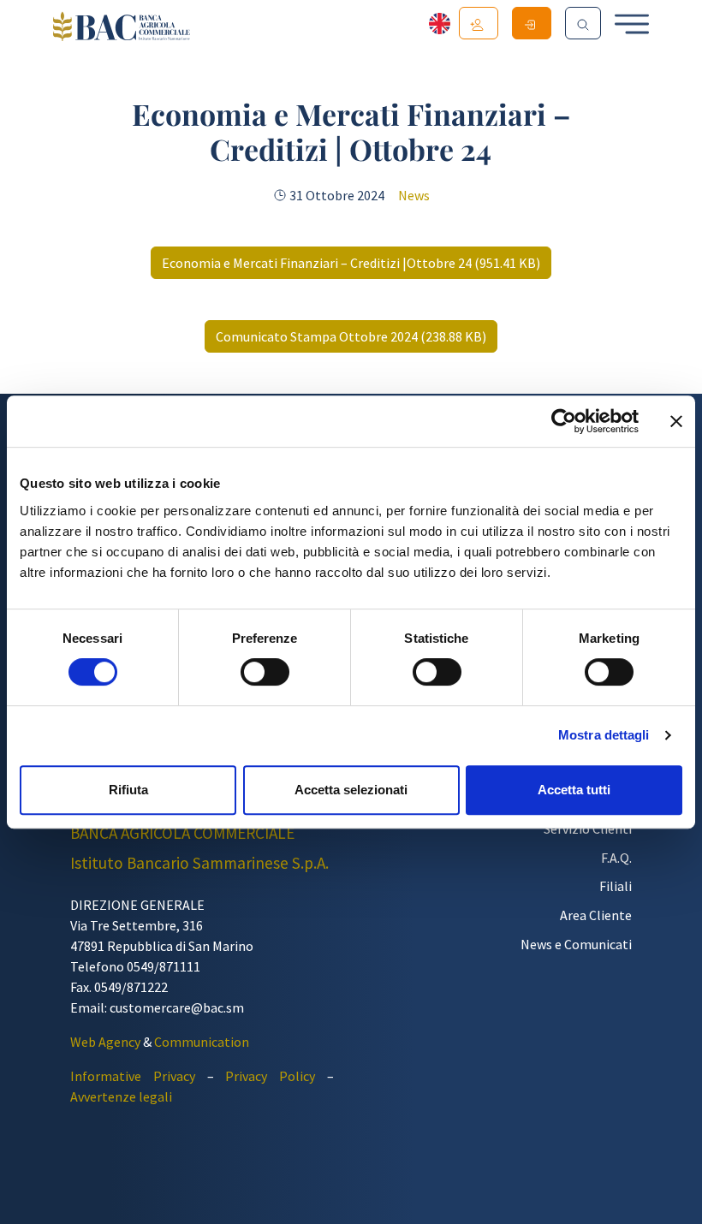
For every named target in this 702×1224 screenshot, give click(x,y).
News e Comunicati (576, 944)
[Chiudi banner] (676, 421)
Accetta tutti (574, 789)
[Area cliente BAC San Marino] (531, 23)
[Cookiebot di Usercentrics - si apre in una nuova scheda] (564, 421)
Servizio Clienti (588, 828)
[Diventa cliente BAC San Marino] (478, 23)
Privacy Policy (270, 1075)
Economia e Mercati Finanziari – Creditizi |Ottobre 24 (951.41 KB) (351, 262)
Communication (201, 1041)
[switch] (265, 672)
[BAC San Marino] (121, 28)
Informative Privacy (132, 1075)
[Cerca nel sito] (583, 23)
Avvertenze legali (121, 1096)
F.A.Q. (616, 857)
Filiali (615, 885)
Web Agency (105, 1041)
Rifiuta (128, 789)
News (414, 195)
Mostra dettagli (604, 735)
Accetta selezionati (351, 789)
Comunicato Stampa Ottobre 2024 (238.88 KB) (351, 336)
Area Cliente (596, 915)
